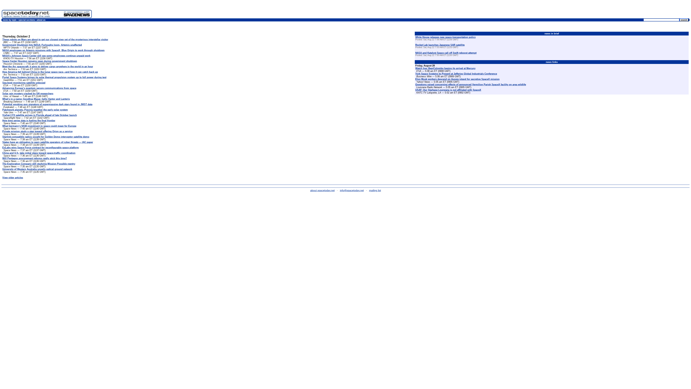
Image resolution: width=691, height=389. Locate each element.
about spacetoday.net (322, 190)
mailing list (375, 190)
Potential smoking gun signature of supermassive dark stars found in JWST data (47, 104)
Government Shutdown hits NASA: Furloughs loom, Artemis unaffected (42, 45)
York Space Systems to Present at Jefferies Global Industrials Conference (456, 73)
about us (41, 20)
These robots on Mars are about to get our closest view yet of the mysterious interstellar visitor (55, 39)
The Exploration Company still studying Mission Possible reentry (38, 163)
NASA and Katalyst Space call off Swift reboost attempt (446, 53)
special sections (26, 20)
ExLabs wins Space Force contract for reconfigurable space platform (40, 147)
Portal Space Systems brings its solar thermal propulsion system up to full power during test (54, 77)
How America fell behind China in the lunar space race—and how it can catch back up (50, 72)
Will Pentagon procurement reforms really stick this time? (34, 158)
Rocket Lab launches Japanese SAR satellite (440, 45)
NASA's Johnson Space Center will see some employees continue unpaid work (46, 55)
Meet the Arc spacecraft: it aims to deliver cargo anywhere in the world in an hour (47, 66)
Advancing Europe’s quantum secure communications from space (39, 88)
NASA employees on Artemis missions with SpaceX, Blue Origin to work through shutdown (53, 50)
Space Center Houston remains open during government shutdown (39, 61)
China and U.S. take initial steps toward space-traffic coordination (38, 153)
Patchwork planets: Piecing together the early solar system (35, 109)
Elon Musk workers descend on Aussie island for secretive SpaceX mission (457, 79)
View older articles (12, 177)
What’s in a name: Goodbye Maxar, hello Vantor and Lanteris (36, 99)
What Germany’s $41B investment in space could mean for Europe (39, 126)
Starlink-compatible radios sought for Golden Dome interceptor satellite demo (45, 136)
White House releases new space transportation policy (445, 37)
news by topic (10, 20)
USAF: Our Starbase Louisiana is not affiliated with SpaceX (448, 90)
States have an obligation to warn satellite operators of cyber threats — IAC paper (47, 142)
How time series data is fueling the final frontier (28, 120)
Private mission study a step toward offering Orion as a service (37, 131)
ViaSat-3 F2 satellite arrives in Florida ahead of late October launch (39, 115)
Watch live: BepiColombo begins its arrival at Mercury (445, 68)
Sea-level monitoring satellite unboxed (23, 82)
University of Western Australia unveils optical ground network (37, 169)
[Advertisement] (623, 10)
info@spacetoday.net (352, 190)
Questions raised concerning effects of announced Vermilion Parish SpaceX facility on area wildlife (470, 84)
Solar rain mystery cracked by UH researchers (27, 93)
